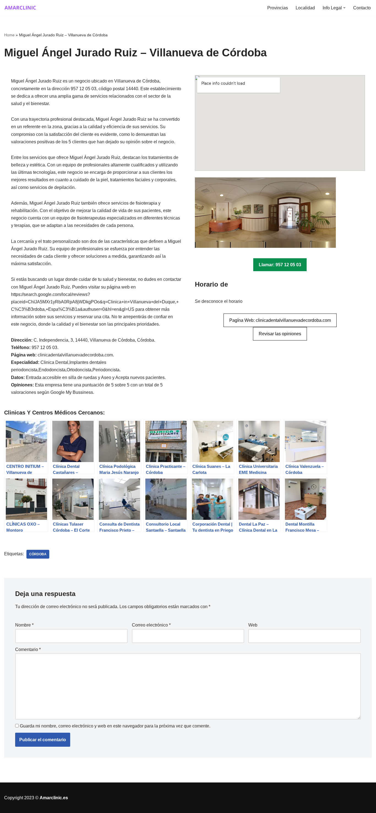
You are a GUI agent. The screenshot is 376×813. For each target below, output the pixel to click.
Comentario (28, 649)
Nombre (24, 625)
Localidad (305, 8)
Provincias (277, 8)
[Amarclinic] (20, 7)
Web (252, 625)
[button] (344, 8)
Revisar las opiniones (280, 333)
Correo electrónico (151, 625)
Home (9, 35)
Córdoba (38, 554)
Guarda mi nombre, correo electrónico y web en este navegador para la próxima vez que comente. (115, 726)
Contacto (362, 8)
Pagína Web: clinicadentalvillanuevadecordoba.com (280, 320)
